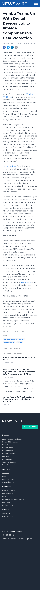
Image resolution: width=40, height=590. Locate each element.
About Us (5, 473)
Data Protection (9, 342)
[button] (36, 3)
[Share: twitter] (8, 47)
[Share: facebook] (4, 47)
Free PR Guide (30, 427)
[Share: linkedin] (12, 47)
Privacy (21, 539)
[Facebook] (3, 535)
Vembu (20, 342)
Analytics (5, 456)
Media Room (7, 459)
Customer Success (9, 462)
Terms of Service (9, 539)
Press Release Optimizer (11, 465)
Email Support (7, 516)
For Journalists (7, 493)
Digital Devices (9, 166)
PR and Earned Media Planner (13, 499)
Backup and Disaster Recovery (14, 339)
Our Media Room (8, 482)
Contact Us (6, 513)
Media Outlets (7, 505)
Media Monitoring (8, 453)
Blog (4, 476)
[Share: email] (16, 47)
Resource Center (8, 491)
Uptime (29, 539)
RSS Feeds (6, 502)
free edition (26, 282)
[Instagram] (13, 535)
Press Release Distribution (12, 439)
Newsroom (6, 496)
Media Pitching (7, 450)
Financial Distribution (10, 442)
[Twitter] (7, 535)
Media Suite (6, 445)
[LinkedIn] (10, 535)
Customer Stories (8, 479)
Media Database (8, 448)
